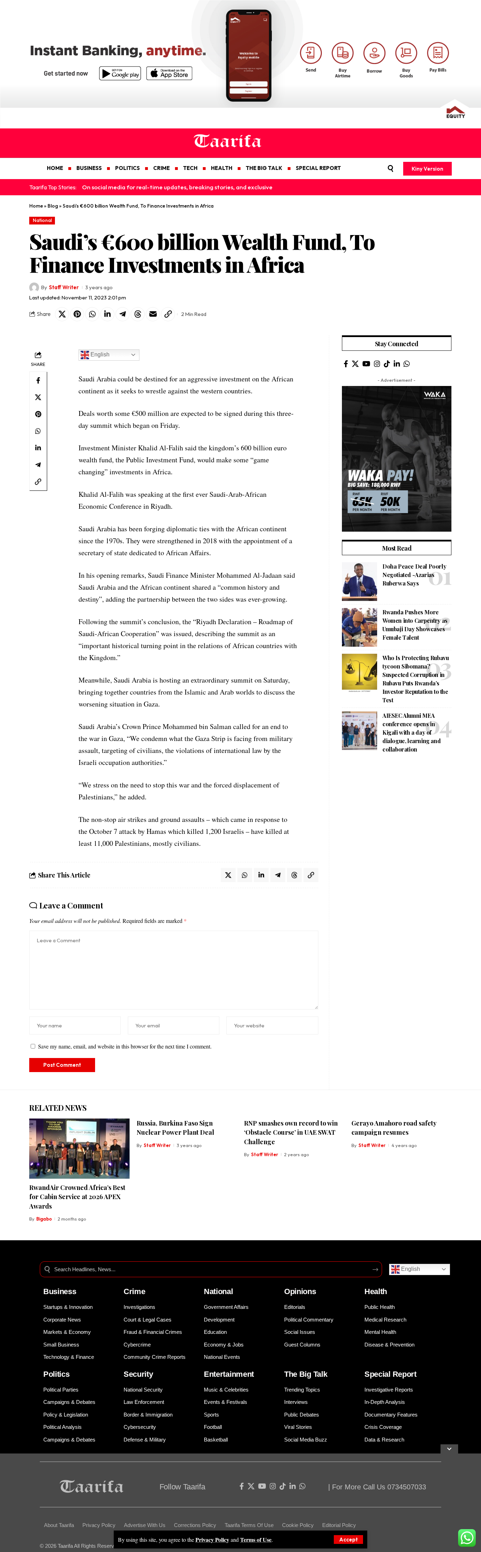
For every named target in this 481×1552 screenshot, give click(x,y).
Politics (56, 1374)
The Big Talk (305, 1374)
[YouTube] (366, 364)
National (42, 220)
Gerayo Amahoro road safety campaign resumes (394, 1127)
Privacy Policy (212, 1539)
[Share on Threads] (138, 314)
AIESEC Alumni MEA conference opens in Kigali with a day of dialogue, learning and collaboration (411, 732)
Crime (134, 1291)
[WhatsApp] (407, 364)
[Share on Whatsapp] (92, 314)
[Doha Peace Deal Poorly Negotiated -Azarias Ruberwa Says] (359, 581)
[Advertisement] (211, 1502)
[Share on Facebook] (38, 380)
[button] (348, 1539)
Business (59, 1291)
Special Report (390, 1374)
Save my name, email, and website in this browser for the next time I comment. (125, 1046)
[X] (355, 364)
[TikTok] (387, 364)
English (99, 354)
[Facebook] (346, 364)
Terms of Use (255, 1539)
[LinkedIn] (397, 364)
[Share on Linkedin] (107, 314)
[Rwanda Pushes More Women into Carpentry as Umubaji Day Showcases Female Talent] (359, 627)
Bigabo (44, 1219)
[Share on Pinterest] (77, 314)
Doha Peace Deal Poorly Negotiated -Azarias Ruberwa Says (414, 575)
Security (138, 1374)
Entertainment (229, 1374)
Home (36, 206)
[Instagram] (377, 364)
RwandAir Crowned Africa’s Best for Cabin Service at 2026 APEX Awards (77, 1196)
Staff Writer (64, 287)
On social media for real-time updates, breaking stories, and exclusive (177, 187)
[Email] (153, 314)
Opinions (300, 1291)
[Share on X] (62, 314)
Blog (53, 206)
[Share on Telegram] (122, 314)
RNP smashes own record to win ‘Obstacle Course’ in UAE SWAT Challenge (291, 1132)
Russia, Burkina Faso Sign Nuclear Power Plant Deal (175, 1127)
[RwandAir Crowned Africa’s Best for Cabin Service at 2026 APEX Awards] (79, 1149)
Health (375, 1291)
